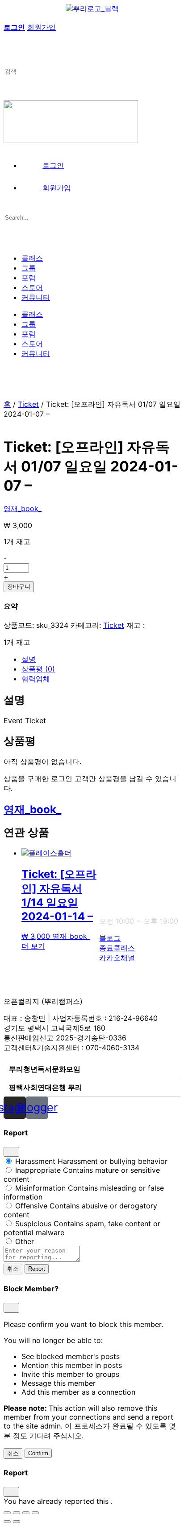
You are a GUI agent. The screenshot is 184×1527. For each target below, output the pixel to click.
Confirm (38, 1453)
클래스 (32, 258)
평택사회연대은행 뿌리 (45, 1087)
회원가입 (41, 27)
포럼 (28, 277)
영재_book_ (23, 508)
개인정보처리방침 (103, 974)
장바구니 (18, 586)
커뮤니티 (35, 297)
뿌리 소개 (114, 852)
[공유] (25, 1512)
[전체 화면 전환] (16, 1512)
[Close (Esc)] (11, 1152)
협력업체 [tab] (35, 678)
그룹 (28, 267)
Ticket (28, 404)
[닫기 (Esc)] (35, 1512)
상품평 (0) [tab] (38, 668)
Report (36, 1268)
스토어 (32, 287)
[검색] (8, 18)
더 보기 (33, 946)
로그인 (14, 27)
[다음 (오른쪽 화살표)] (16, 1521)
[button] (92, 1069)
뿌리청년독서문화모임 (44, 1068)
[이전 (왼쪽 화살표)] (7, 1521)
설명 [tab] (28, 659)
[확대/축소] (7, 1512)
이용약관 (151, 852)
